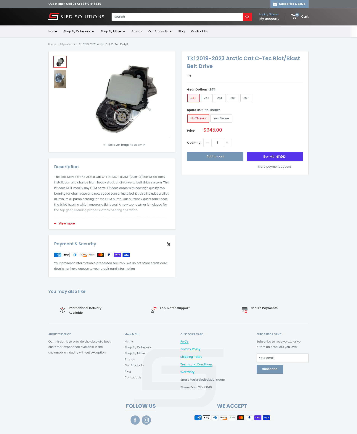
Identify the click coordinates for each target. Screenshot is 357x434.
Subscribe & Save (292, 4)
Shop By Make (111, 31)
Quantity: (194, 143)
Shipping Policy (191, 357)
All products (67, 44)
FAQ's (184, 341)
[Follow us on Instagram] (146, 420)
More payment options (275, 166)
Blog (181, 31)
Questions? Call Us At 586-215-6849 (74, 4)
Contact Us (199, 31)
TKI (189, 76)
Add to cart (215, 156)
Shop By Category (77, 31)
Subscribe (269, 369)
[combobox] (177, 17)
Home (52, 31)
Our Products (158, 31)
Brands (137, 31)
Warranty (187, 372)
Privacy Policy (190, 349)
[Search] (247, 17)
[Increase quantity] (227, 143)
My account (269, 18)
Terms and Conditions (196, 364)
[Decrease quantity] (207, 143)
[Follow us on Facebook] (135, 420)
